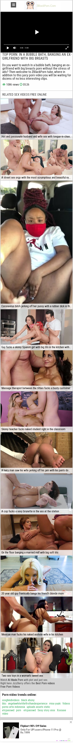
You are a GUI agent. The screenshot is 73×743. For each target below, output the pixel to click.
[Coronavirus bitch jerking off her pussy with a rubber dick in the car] (36, 245)
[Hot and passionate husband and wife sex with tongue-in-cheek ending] (36, 119)
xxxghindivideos (10, 700)
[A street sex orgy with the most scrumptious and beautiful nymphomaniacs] (36, 160)
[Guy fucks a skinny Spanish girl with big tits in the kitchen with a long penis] (36, 329)
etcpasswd (29, 710)
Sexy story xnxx (46, 710)
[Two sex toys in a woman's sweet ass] (36, 658)
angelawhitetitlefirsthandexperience (27, 703)
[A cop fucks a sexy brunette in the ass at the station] (36, 493)
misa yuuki (55, 703)
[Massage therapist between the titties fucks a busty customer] (36, 370)
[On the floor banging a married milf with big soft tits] (36, 534)
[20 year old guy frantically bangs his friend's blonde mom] (36, 576)
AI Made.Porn (15, 680)
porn (18, 710)
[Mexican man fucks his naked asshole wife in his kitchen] (36, 617)
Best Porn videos (45, 683)
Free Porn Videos (10, 686)
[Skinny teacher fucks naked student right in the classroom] (36, 411)
